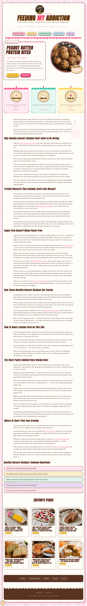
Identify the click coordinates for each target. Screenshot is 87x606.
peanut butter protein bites (27, 143)
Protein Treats (19, 33)
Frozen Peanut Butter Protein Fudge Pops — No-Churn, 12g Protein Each (68, 529)
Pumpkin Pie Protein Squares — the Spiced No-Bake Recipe (69, 560)
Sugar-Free (32, 33)
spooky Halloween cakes (51, 310)
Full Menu (25, 75)
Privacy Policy (39, 592)
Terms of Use (48, 592)
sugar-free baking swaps (61, 439)
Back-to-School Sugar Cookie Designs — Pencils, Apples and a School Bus (14, 529)
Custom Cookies (45, 33)
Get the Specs (12, 75)
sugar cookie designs (39, 281)
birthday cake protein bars (45, 206)
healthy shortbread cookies (38, 261)
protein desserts (50, 431)
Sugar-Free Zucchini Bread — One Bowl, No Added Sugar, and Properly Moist (14, 561)
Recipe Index (59, 33)
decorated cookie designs (61, 447)
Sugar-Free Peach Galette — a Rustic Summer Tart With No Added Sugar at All (42, 561)
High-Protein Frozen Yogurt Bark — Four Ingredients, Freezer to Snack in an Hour (42, 529)
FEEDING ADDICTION (43, 17)
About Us (70, 33)
